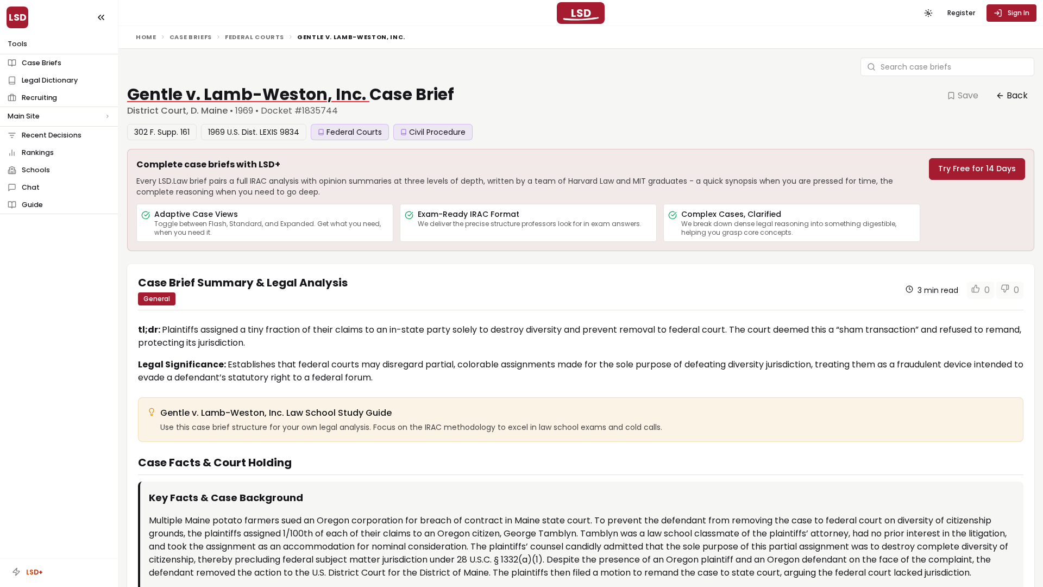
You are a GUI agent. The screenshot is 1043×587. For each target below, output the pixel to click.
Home (146, 37)
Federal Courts (254, 37)
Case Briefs (190, 37)
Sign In (1018, 12)
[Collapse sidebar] (101, 17)
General (156, 298)
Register (961, 12)
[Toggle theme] (928, 13)
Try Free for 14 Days (977, 168)
